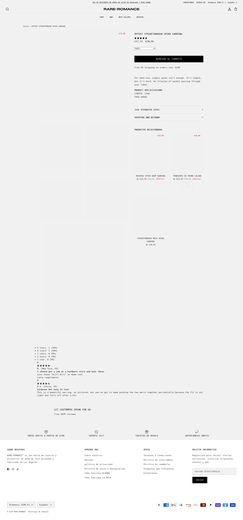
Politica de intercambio (158, 460)
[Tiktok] (18, 469)
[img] (43, 365)
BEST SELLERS (124, 17)
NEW (111, 17)
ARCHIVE (140, 17)
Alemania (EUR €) (216, 3)
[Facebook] (8, 469)
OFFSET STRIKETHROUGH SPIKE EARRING (48, 26)
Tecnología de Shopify (38, 512)
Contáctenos (151, 473)
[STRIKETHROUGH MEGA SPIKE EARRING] (150, 215)
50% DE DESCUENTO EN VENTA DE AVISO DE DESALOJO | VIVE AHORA (122, 2)
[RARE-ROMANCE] (121, 9)
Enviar (200, 480)
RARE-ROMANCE (20, 512)
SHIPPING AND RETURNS (147, 117)
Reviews (89, 460)
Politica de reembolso (157, 464)
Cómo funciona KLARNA (97, 473)
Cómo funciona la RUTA (98, 477)
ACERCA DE (200, 3)
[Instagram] (13, 469)
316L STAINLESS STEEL (147, 109)
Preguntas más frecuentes (159, 469)
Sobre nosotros (93, 455)
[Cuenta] (229, 9)
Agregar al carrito (169, 59)
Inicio (26, 26)
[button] (140, 38)
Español (231, 3)
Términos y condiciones (157, 455)
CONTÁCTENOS (188, 3)
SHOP (102, 17)
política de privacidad (98, 464)
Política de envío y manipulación (105, 469)
